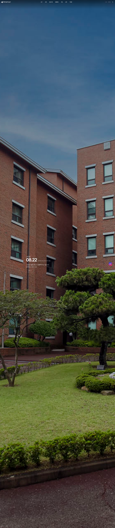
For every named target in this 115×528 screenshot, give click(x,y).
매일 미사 (30, 270)
